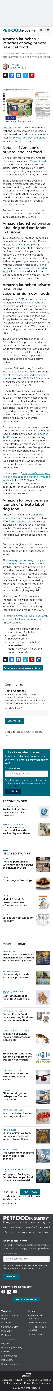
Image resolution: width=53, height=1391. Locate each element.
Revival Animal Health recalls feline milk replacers (16, 812)
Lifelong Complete (26, 244)
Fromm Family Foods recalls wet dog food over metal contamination (18, 1017)
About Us (32, 1380)
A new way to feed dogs (17, 880)
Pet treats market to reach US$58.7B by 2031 (17, 997)
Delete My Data (26, 1299)
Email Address (13, 708)
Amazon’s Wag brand (21, 521)
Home (5, 858)
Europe (6, 1090)
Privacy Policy (31, 1383)
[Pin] (31, 75)
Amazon (7, 127)
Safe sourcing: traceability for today (18, 919)
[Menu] (47, 30)
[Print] (5, 75)
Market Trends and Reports (13, 992)
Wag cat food (38, 161)
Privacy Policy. (12, 786)
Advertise (20, 1380)
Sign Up (13, 791)
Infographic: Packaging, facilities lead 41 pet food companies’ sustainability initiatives (18, 1177)
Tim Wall (14, 65)
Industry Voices (11, 1150)
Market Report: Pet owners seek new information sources (15, 902)
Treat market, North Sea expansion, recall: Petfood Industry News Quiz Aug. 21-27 (18, 957)
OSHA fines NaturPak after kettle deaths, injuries (15, 1076)
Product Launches (13, 824)
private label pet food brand (29, 137)
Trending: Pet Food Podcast (18, 1051)
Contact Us (45, 1380)
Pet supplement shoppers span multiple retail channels (18, 1155)
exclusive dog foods (28, 302)
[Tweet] (25, 75)
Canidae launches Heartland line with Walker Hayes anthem (16, 830)
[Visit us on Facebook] (3, 1292)
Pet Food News (11, 971)
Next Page (30, 1192)
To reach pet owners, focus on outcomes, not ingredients (17, 1036)
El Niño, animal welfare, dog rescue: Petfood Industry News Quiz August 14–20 (17, 1136)
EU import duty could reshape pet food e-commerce (15, 1096)
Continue (14, 721)
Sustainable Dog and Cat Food (16, 1170)
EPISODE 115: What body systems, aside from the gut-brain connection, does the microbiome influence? (17, 1056)
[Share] (11, 75)
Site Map (45, 1383)
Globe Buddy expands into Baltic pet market (16, 976)
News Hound (9, 951)
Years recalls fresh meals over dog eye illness (18, 1115)
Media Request (13, 1383)
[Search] (41, 30)
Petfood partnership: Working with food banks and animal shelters (18, 864)
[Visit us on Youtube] (15, 1292)
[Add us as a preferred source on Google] (38, 659)
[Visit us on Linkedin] (9, 1292)
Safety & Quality (12, 1070)
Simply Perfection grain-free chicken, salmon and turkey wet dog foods (26, 477)
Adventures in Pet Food (16, 1031)
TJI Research (27, 141)
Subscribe (7, 1380)
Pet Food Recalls (12, 806)
